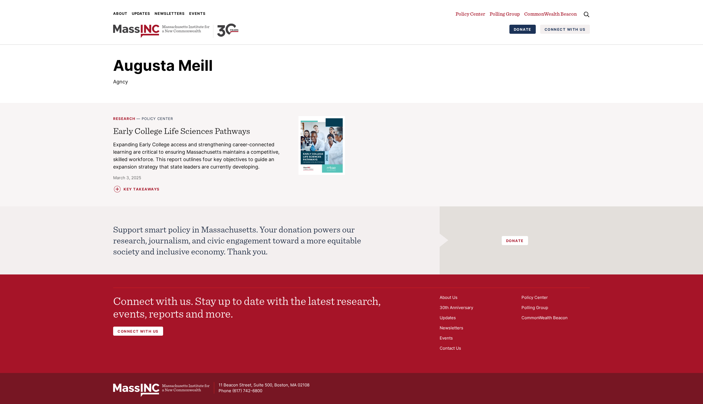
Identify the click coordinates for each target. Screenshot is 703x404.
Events (197, 13)
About (120, 13)
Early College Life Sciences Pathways (181, 130)
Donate (522, 29)
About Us (448, 297)
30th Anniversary (456, 307)
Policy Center (470, 14)
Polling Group (505, 14)
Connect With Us (565, 29)
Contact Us (450, 348)
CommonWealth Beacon (550, 14)
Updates (141, 13)
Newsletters (170, 13)
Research (124, 118)
